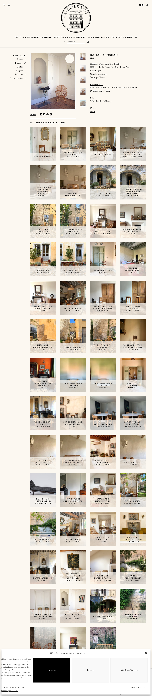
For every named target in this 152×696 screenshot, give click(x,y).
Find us (132, 37)
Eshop (46, 37)
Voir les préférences (129, 670)
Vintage (33, 37)
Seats (20, 59)
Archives (102, 37)
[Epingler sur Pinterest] (47, 114)
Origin (19, 37)
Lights (19, 70)
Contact (118, 37)
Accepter (52, 670)
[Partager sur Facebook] (41, 114)
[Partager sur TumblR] (51, 114)
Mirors (19, 74)
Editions (60, 37)
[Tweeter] (44, 114)
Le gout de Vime (80, 37)
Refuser (90, 670)
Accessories (16, 78)
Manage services (138, 687)
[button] (146, 653)
